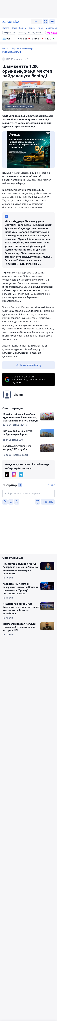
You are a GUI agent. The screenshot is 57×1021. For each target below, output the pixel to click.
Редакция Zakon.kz (11, 51)
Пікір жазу (48, 501)
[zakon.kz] (10, 21)
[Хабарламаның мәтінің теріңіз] (28, 493)
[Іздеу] (45, 21)
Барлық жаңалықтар (22, 48)
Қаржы (22, 28)
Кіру (52, 484)
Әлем (14, 28)
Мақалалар (51, 28)
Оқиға (31, 28)
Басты (5, 48)
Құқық (40, 28)
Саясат (5, 28)
